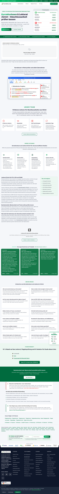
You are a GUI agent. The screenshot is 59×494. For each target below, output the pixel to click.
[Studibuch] (28, 445)
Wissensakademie (16, 458)
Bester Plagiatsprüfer (45, 418)
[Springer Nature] (48, 445)
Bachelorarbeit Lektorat (28, 459)
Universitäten (15, 474)
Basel (22, 427)
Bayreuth (25, 427)
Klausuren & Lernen (16, 470)
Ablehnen (4, 492)
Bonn (47, 427)
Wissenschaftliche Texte (6, 461)
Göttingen (33, 429)
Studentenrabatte (16, 462)
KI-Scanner (12, 422)
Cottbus (16, 428)
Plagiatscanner (22, 418)
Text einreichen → (29, 377)
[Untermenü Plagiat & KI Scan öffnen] (38, 4)
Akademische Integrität (51, 467)
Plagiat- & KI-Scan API (51, 475)
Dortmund (29, 428)
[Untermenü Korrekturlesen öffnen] (24, 4)
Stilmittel (37, 466)
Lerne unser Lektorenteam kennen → (31, 388)
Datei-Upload (54, 3)
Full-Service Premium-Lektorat (5, 467)
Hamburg (43, 429)
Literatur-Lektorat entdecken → (29, 239)
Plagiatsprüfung (8, 418)
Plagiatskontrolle (19, 420)
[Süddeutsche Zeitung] (55, 445)
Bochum (43, 427)
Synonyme (38, 464)
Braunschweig (4, 428)
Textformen (27, 451)
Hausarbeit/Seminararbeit (29, 463)
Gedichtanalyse (38, 470)
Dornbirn (25, 428)
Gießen (27, 429)
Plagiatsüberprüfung (36, 418)
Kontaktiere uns (50, 457)
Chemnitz (13, 428)
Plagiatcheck (28, 418)
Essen (53, 428)
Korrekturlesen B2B (50, 463)
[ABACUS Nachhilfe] (16, 445)
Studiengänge (15, 472)
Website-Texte (27, 469)
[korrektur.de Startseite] (6, 4)
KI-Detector (44, 422)
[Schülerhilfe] (11, 445)
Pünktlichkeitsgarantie (51, 461)
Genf (24, 429)
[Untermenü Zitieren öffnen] (29, 4)
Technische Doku (27, 475)
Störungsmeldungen (51, 473)
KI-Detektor (7, 422)
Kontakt (46, 0)
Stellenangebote (50, 471)
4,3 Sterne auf (11, 0)
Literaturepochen (39, 474)
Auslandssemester (16, 468)
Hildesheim (3, 431)
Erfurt (46, 428)
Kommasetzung (38, 456)
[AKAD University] (21, 445)
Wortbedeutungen (39, 462)
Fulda (21, 429)
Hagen (37, 429)
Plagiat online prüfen (28, 420)
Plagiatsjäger (12, 420)
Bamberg (18, 427)
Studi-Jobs (15, 456)
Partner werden (50, 469)
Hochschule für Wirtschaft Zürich (21, 358)
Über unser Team (50, 465)
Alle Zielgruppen (27, 454)
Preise (51, 1)
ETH (15, 356)
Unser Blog (49, 459)
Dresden (33, 428)
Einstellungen (10, 492)
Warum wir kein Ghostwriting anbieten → (17, 410)
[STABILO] (42, 445)
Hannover (48, 429)
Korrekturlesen (20, 3)
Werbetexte (26, 471)
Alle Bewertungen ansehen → (41, 246)
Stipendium (15, 464)
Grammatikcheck (39, 458)
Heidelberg (52, 429)
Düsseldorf (42, 428)
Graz (30, 429)
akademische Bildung (5, 457)
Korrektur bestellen (17, 29)
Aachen (10, 427)
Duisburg (37, 428)
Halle (40, 429)
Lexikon (38, 451)
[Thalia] (4, 445)
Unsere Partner (29, 443)
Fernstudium (15, 466)
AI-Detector (18, 422)
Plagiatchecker (15, 418)
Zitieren (27, 3)
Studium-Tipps (15, 454)
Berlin (29, 427)
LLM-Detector (39, 422)
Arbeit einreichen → (6, 29)
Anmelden (47, 436)
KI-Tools (40, 3)
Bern (31, 427)
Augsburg (14, 427)
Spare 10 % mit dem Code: (29, 362)
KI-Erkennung (32, 422)
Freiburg (11, 429)
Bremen (8, 428)
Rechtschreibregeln (39, 454)
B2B (41, 0)
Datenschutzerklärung (46, 438)
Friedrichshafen (17, 429)
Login (56, 0)
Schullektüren (38, 472)
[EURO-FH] (35, 445)
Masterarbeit (26, 461)
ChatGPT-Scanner (25, 422)
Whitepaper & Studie (28, 473)
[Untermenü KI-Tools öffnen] (43, 4)
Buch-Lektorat (27, 465)
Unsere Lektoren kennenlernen (29, 134)
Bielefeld (39, 427)
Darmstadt (21, 428)
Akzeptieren (18, 492)
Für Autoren (35, 0)
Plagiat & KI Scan (34, 3)
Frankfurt (7, 429)
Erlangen (49, 428)
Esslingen (3, 429)
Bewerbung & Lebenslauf (29, 467)
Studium (3, 458)
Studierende (3, 456)
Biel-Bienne (35, 427)
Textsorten (38, 468)
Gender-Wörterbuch (39, 460)
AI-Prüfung (50, 422)
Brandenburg (51, 427)
